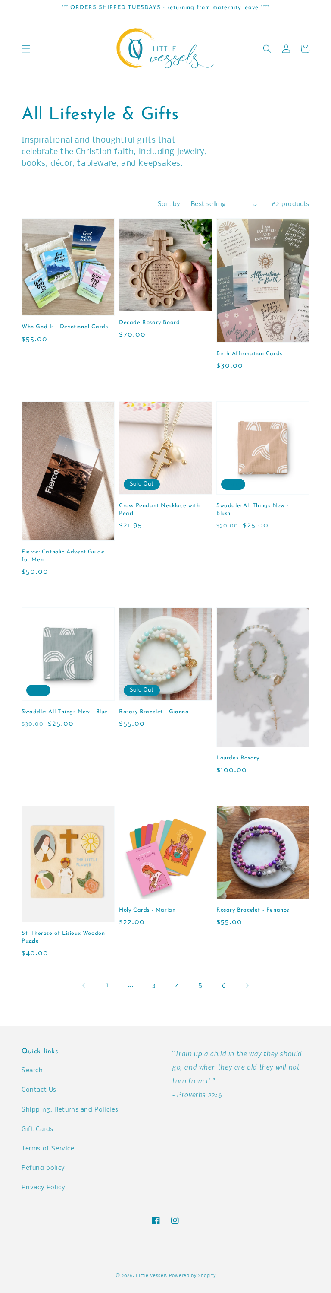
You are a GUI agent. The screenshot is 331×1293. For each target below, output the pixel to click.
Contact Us (39, 1090)
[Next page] (246, 985)
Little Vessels (151, 1276)
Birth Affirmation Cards (249, 353)
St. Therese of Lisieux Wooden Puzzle (63, 937)
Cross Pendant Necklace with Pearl (159, 509)
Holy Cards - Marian (147, 910)
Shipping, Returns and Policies (70, 1109)
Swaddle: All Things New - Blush (252, 509)
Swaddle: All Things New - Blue (65, 712)
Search (32, 1070)
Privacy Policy (43, 1187)
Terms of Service (48, 1148)
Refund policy (43, 1168)
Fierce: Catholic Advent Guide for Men (63, 555)
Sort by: (170, 204)
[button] (25, 48)
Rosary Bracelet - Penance (253, 910)
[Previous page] (84, 985)
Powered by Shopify (192, 1276)
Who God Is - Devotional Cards (65, 327)
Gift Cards (37, 1129)
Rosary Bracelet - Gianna (154, 712)
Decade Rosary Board (149, 322)
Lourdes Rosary (237, 758)
